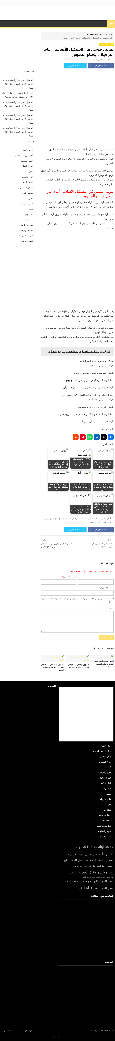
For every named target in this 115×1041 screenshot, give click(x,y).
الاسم (110, 577)
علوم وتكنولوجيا (26, 236)
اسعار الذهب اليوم (73, 860)
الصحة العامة (27, 182)
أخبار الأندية (28, 150)
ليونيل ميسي (85, 311)
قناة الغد (85, 888)
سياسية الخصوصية (7, 1031)
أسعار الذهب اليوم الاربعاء (76, 854)
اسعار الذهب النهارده (99, 860)
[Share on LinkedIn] (97, 437)
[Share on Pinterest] (83, 437)
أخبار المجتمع (27, 161)
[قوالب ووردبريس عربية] (54, 1036)
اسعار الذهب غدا (102, 865)
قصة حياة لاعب (26, 241)
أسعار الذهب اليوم (91, 854)
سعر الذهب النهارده (100, 881)
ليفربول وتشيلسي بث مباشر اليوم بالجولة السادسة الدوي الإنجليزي (52, 667)
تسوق (30, 198)
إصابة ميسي (92, 518)
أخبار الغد (105, 854)
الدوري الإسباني (74, 518)
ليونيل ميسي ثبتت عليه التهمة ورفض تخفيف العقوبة (104, 664)
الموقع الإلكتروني (107, 588)
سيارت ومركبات (26, 230)
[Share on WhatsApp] (90, 437)
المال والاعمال (26, 188)
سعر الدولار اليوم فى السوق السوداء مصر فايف (98, 877)
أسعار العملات (27, 166)
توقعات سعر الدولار (75, 873)
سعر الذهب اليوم (76, 881)
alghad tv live (86, 846)
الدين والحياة (27, 177)
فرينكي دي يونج (73, 380)
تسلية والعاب (27, 193)
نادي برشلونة (95, 522)
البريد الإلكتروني (69, 577)
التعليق (110, 609)
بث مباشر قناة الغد (97, 872)
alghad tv (105, 846)
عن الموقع (28, 1031)
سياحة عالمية (27, 225)
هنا (102, 429)
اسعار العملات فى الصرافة (82, 866)
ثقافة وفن (28, 214)
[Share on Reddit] (76, 437)
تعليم (31, 209)
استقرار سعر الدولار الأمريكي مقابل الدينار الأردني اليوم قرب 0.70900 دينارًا (17, 84)
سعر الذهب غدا (103, 888)
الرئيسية (108, 34)
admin (109, 60)
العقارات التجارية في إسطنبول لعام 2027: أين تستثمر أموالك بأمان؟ (17, 95)
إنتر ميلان (83, 518)
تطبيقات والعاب (26, 204)
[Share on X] (104, 437)
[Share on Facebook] (111, 437)
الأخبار (30, 172)
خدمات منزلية (27, 220)
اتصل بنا (19, 1031)
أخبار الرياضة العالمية (95, 34)
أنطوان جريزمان (72, 387)
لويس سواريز (89, 387)
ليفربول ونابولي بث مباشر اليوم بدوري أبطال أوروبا (78, 666)
